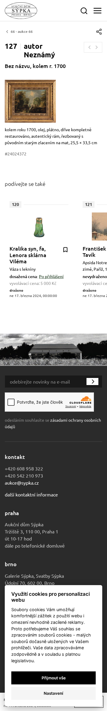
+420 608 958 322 (24, 468)
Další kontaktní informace (31, 494)
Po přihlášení (51, 276)
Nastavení (53, 693)
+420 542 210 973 (24, 475)
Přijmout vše (54, 678)
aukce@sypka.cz (22, 483)
